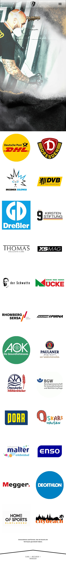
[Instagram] (33, 26)
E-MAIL (27, 556)
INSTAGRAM (35, 556)
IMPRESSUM (33, 558)
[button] (12, 41)
